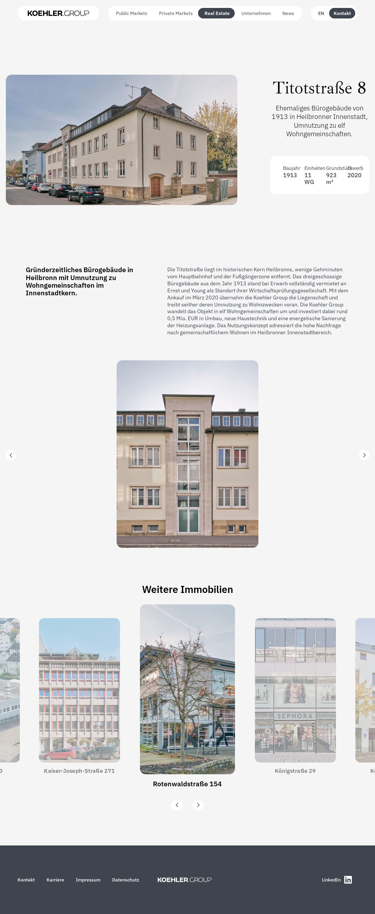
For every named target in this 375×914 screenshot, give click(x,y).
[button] (10, 455)
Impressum (88, 880)
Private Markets (176, 13)
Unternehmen (256, 13)
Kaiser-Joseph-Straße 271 (79, 771)
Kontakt (342, 13)
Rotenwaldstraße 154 (187, 784)
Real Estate (217, 13)
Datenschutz (125, 880)
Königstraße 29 (295, 771)
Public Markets (131, 13)
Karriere (55, 880)
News (288, 13)
